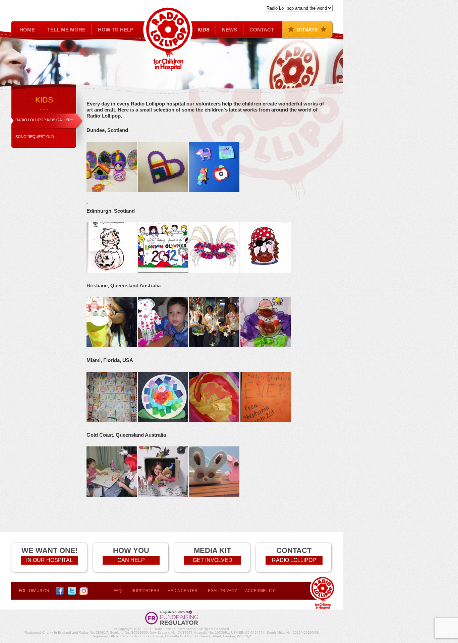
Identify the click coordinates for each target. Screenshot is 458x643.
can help (131, 560)
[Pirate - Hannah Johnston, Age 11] (265, 271)
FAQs (118, 590)
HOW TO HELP (115, 29)
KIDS (203, 29)
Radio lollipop (294, 560)
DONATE (307, 29)
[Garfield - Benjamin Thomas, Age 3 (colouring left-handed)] (112, 271)
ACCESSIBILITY (260, 590)
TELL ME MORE (66, 29)
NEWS (229, 29)
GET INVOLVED (212, 560)
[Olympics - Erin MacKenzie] (163, 271)
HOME (27, 29)
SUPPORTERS (145, 590)
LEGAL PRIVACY (221, 590)
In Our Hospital (49, 560)
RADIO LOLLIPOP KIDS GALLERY (44, 120)
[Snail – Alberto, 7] (163, 420)
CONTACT (261, 29)
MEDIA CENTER (182, 590)
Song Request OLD (34, 137)
